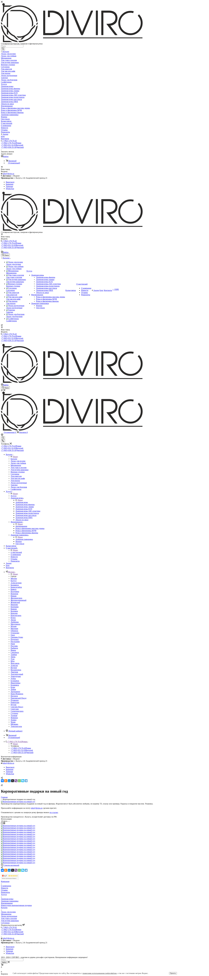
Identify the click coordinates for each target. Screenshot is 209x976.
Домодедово (16, 676)
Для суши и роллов (9, 918)
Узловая (14, 715)
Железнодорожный (18, 600)
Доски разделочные (9, 916)
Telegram (9, 186)
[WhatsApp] (19, 780)
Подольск (15, 639)
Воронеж (14, 594)
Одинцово (15, 633)
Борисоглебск (16, 587)
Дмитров (14, 672)
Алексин (14, 665)
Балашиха (15, 585)
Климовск (15, 685)
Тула (12, 659)
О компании (6, 886)
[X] (12, 780)
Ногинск (14, 696)
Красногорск (16, 615)
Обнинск (14, 631)
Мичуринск (15, 624)
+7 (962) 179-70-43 (9, 141)
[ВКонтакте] (2, 780)
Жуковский (15, 602)
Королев (14, 613)
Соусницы (5, 923)
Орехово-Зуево (17, 637)
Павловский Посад (18, 698)
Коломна (14, 611)
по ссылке (54, 812)
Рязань (13, 650)
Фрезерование (21, 526)
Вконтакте (10, 182)
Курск (13, 618)
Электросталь (16, 726)
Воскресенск (16, 670)
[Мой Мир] (9, 780)
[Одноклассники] (5, 780)
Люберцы (15, 622)
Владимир (15, 591)
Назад (15, 457)
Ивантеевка (15, 683)
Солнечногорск (17, 711)
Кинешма (15, 607)
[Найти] (3, 49)
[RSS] (2, 785)
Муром (13, 626)
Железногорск (16, 598)
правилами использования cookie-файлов (99, 973)
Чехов (13, 722)
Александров (16, 583)
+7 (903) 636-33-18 (12, 147)
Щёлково (14, 724)
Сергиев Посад (17, 707)
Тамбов (14, 655)
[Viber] (16, 780)
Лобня (13, 689)
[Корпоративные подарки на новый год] (18, 802)
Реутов (13, 705)
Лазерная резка (21, 502)
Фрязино (14, 718)
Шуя (12, 661)
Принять (173, 973)
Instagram (9, 184)
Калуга (13, 581)
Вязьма (13, 596)
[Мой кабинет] (2, 435)
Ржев (13, 644)
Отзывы (4, 890)
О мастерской (16, 552)
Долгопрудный (17, 674)
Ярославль (15, 663)
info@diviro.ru (8, 174)
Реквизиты (5, 892)
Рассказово (15, 642)
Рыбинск (14, 648)
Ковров (14, 609)
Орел (13, 635)
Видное (14, 668)
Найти (4, 962)
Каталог (14, 459)
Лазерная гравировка (24, 539)
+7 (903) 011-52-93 (12, 145)
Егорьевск (15, 681)
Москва (14, 578)
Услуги (13, 496)
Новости (4, 888)
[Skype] (22, 780)
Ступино (14, 713)
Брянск (13, 589)
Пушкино (15, 700)
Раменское (15, 702)
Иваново (14, 605)
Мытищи (14, 628)
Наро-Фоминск (17, 694)
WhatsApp (10, 189)
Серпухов (15, 709)
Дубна (13, 678)
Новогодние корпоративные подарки (16, 905)
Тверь (13, 657)
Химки (13, 720)
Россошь (14, 646)
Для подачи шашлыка (10, 921)
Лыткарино (15, 692)
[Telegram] (26, 780)
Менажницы (6, 914)
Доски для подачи (8, 912)
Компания (5, 881)
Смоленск (15, 652)
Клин (13, 687)
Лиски (13, 620)
